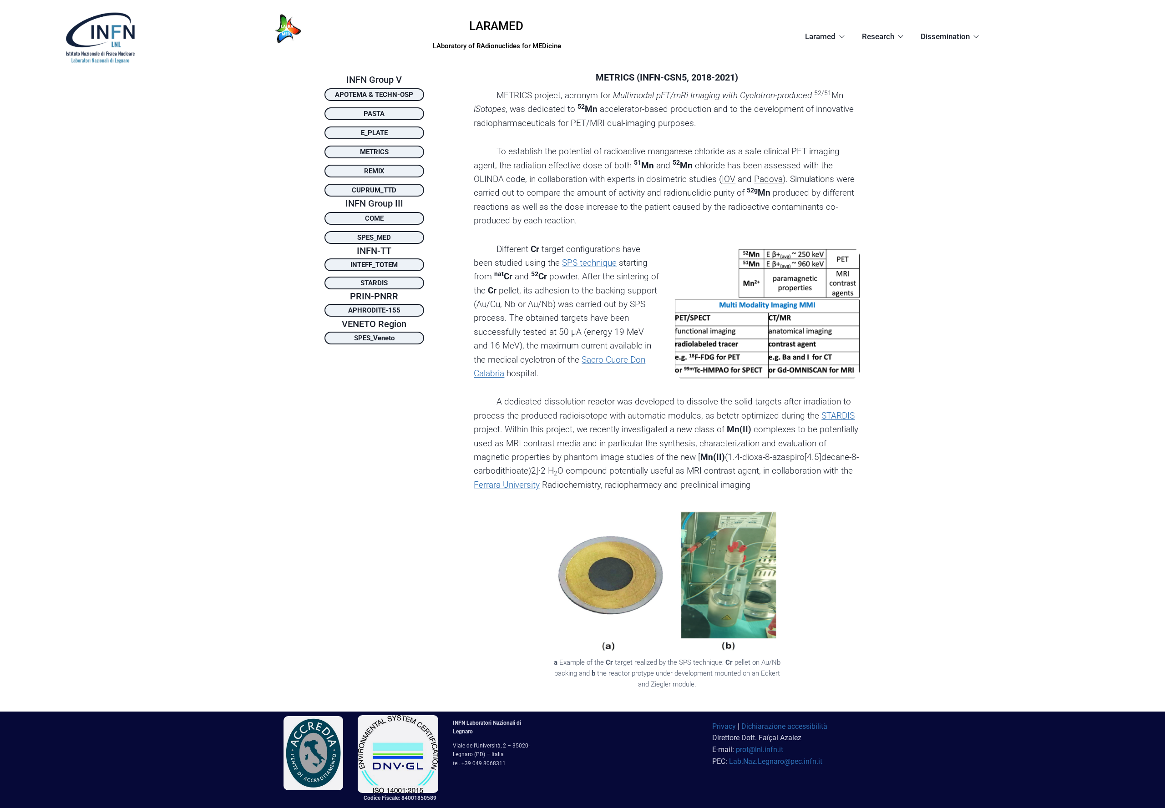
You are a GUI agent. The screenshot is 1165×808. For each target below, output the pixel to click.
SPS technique (589, 263)
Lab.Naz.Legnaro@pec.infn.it (775, 761)
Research (878, 36)
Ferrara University (507, 485)
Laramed (820, 36)
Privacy (724, 726)
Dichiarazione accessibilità (784, 726)
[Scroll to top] (1140, 783)
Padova (768, 179)
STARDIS (838, 415)
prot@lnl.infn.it (759, 749)
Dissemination (945, 36)
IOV (728, 179)
